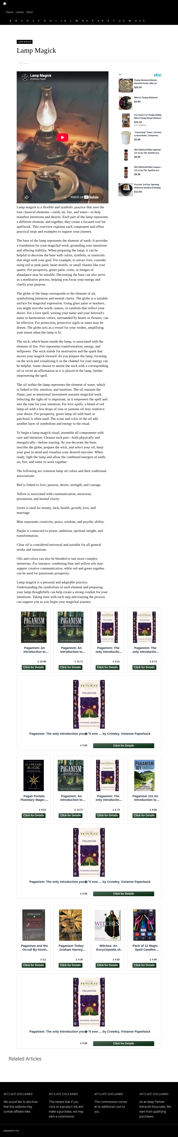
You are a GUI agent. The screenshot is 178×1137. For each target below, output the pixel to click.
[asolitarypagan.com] (12, 2)
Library (20, 12)
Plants (9, 12)
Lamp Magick (24, 42)
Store (29, 12)
